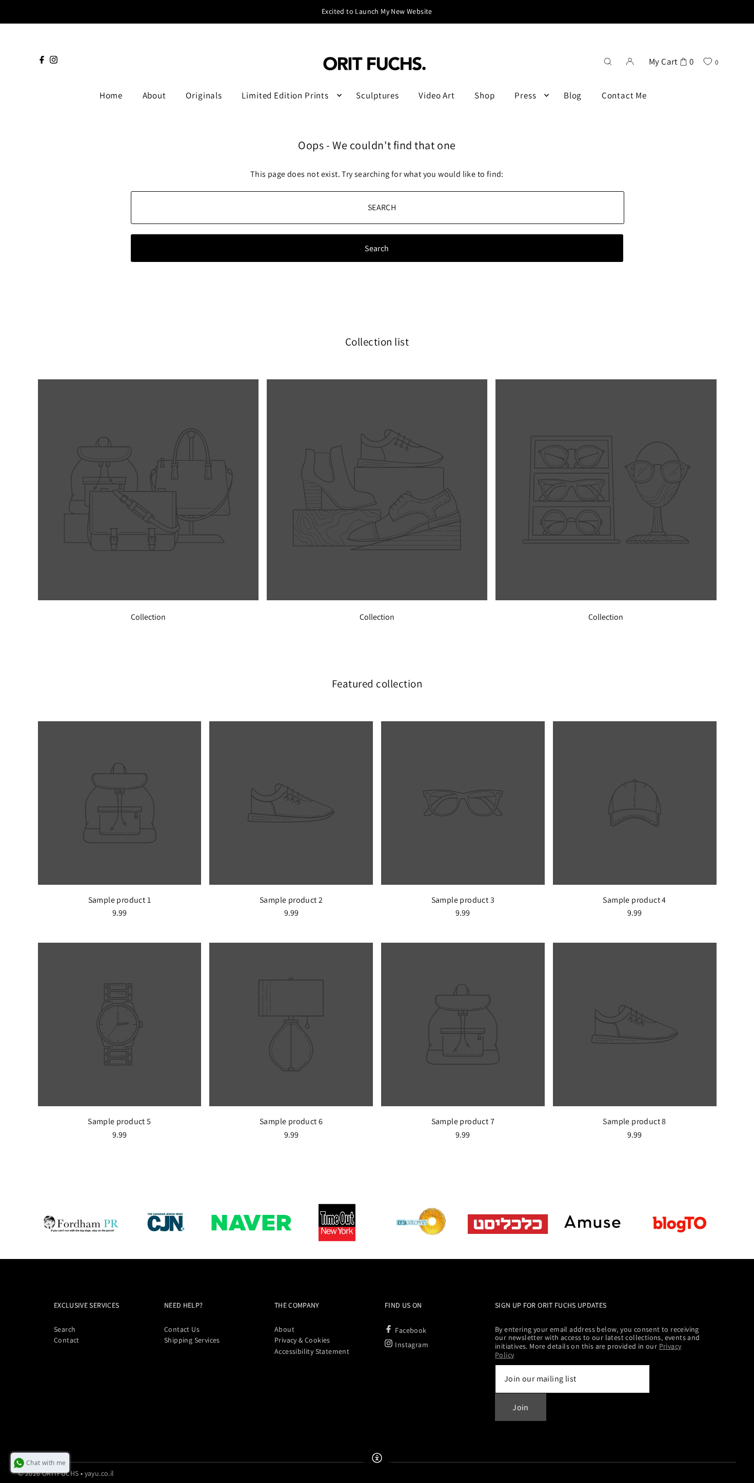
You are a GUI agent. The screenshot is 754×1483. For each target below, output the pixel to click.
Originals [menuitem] (204, 95)
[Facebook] (42, 60)
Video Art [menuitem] (437, 95)
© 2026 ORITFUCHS (48, 1473)
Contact (67, 1340)
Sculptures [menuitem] (377, 95)
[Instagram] (53, 60)
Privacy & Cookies (302, 1340)
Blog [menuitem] (573, 95)
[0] (707, 61)
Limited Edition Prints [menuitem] (285, 95)
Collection (148, 617)
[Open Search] (607, 60)
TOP (736, 1470)
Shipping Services (192, 1340)
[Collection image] (148, 597)
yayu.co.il (99, 1473)
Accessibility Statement (311, 1351)
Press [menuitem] (525, 95)
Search (64, 1329)
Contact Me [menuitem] (624, 95)
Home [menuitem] (111, 95)
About (284, 1329)
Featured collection (377, 683)
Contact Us (182, 1329)
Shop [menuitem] (484, 95)
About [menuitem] (154, 95)
